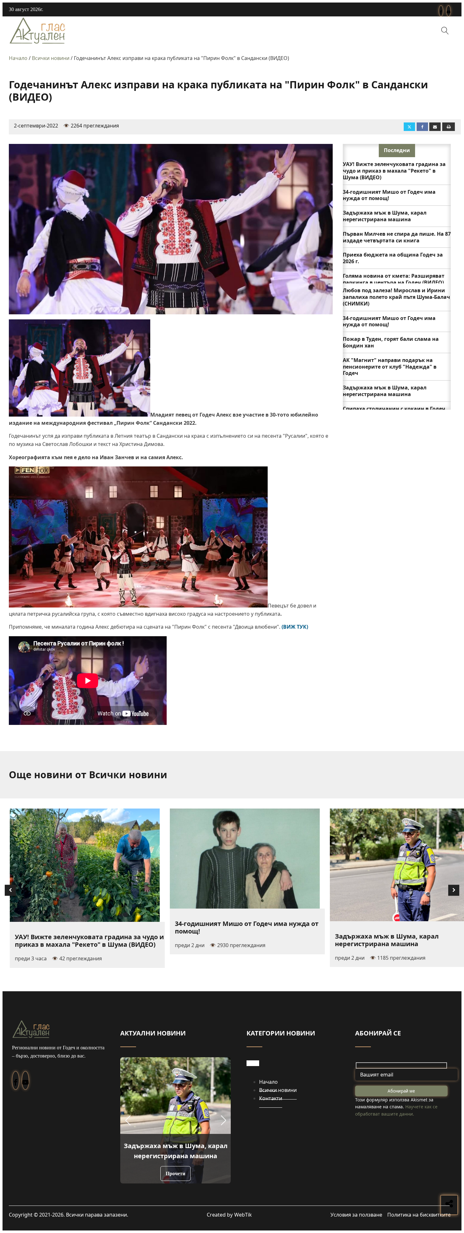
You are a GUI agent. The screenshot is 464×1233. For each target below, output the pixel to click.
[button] (127, 1120)
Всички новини (50, 58)
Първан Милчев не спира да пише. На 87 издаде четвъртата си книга (397, 237)
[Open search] (445, 31)
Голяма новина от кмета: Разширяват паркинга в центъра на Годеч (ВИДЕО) (393, 279)
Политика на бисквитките (419, 1214)
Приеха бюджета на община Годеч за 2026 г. (393, 258)
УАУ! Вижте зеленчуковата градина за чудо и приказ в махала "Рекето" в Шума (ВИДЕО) (394, 171)
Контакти (270, 1098)
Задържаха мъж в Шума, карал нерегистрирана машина (384, 216)
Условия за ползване (356, 1214)
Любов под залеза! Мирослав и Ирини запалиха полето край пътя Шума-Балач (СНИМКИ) (396, 297)
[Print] (448, 126)
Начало (18, 58)
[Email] (435, 126)
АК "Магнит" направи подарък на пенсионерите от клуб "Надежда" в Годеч (390, 367)
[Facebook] (422, 126)
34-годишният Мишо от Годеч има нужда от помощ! (389, 195)
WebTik (243, 1214)
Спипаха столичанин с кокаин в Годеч (394, 408)
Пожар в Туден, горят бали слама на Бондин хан (391, 342)
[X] (409, 126)
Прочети (175, 1173)
